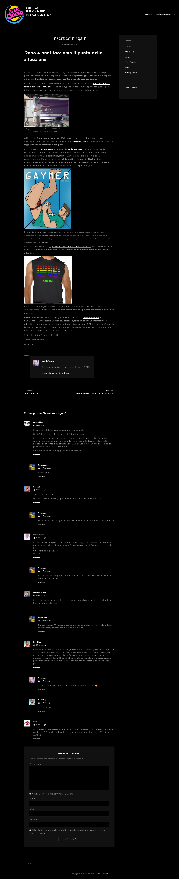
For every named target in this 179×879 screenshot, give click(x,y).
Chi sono (148, 14)
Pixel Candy (130, 62)
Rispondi (36, 454)
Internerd (129, 52)
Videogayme (130, 72)
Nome (33, 798)
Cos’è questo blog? (163, 14)
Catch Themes (102, 874)
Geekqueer (43, 465)
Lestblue (37, 642)
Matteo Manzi (40, 593)
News (28, 355)
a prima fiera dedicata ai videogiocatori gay (70, 246)
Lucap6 (36, 487)
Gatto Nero (38, 422)
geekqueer (43, 678)
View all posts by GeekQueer (56, 373)
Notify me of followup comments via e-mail (53, 794)
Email (32, 809)
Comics (128, 46)
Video (127, 67)
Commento (35, 764)
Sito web (33, 819)
